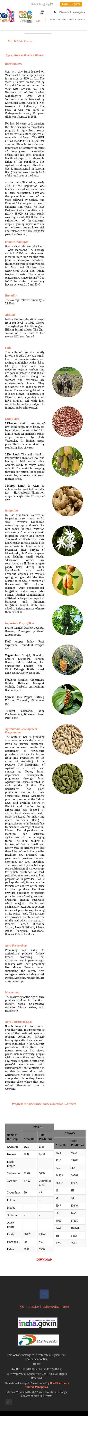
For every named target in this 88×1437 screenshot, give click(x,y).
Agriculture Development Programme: (21, 730)
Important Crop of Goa (19, 623)
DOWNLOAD (44, 1259)
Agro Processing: (16, 945)
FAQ (22, 1306)
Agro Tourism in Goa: (18, 1022)
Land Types (12, 419)
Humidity (11, 295)
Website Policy (51, 1306)
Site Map (33, 1306)
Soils (8, 347)
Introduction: (13, 63)
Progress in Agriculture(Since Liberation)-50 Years (44, 1104)
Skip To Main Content (21, 41)
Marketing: (12, 992)
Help (66, 1306)
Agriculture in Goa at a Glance (25, 55)
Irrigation (11, 510)
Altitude (10, 314)
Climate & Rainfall (16, 242)
